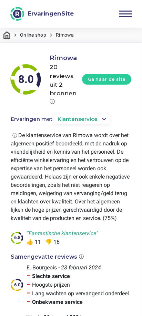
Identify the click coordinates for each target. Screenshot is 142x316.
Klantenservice (78, 119)
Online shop (33, 35)
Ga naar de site (107, 79)
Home (6, 35)
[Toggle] (125, 14)
